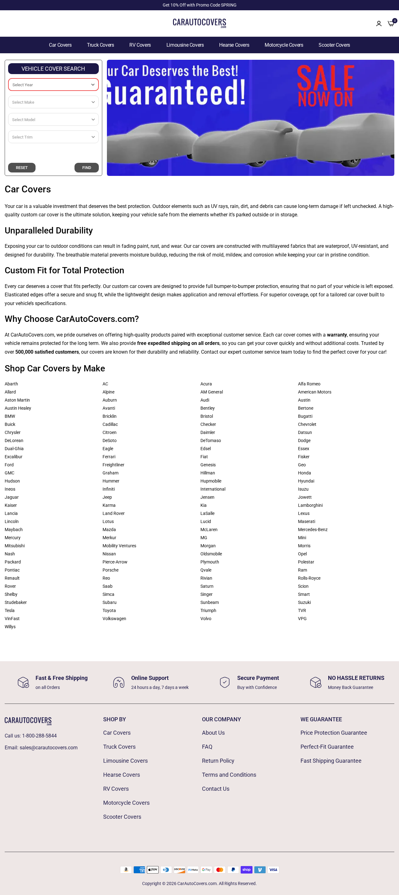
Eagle (108, 448)
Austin (304, 400)
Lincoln (12, 521)
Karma (109, 505)
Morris (304, 545)
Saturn (207, 586)
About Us (213, 732)
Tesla (10, 610)
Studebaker (16, 602)
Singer (206, 594)
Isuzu (303, 489)
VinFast (12, 618)
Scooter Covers (334, 45)
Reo (106, 578)
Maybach (14, 529)
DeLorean (14, 440)
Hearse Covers (234, 45)
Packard (13, 561)
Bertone (305, 408)
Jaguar (12, 497)
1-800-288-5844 (39, 736)
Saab (108, 586)
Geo (302, 464)
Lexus (304, 513)
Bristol (206, 416)
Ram (302, 570)
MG (203, 537)
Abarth (11, 383)
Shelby (11, 594)
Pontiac (12, 570)
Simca (108, 594)
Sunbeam (209, 602)
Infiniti (109, 489)
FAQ (207, 746)
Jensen (207, 497)
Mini (302, 537)
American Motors (314, 391)
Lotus (108, 521)
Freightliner (113, 464)
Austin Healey (18, 408)
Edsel (205, 448)
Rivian (206, 578)
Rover (10, 586)
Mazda (109, 529)
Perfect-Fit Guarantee (327, 746)
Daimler (207, 432)
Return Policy (218, 760)
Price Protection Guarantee (333, 732)
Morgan (208, 545)
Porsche (110, 570)
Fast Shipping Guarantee (331, 760)
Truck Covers (100, 45)
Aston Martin (17, 400)
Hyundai (306, 480)
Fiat (204, 456)
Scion (303, 586)
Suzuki (304, 602)
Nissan (109, 553)
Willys (10, 626)
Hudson (12, 480)
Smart (304, 594)
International (212, 489)
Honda (304, 472)
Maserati (306, 521)
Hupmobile (210, 480)
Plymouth (209, 561)
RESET (22, 167)
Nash (10, 553)
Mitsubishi (15, 545)
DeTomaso (210, 440)
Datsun (305, 432)
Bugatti (305, 416)
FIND (86, 167)
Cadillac (110, 424)
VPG (302, 618)
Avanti (109, 408)
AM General (211, 391)
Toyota (109, 610)
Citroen (110, 432)
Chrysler (13, 432)
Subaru (110, 602)
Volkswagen (114, 618)
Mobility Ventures (119, 545)
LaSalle (207, 513)
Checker (208, 424)
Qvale (205, 570)
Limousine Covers (185, 45)
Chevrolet (307, 424)
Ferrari (109, 456)
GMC (9, 472)
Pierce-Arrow (115, 561)
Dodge (304, 440)
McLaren (209, 529)
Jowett (305, 497)
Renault (12, 578)
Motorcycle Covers (284, 45)
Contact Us (215, 788)
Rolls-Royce (309, 578)
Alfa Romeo (309, 383)
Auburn (110, 400)
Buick (10, 424)
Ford (9, 464)
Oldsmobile (211, 553)
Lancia (11, 513)
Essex (303, 448)
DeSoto (110, 440)
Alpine (108, 391)
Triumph (208, 610)
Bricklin (110, 416)
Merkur (109, 537)
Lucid (205, 521)
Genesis (208, 464)
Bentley (207, 408)
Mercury (13, 537)
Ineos (10, 489)
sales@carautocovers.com (49, 748)
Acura (206, 383)
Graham (110, 472)
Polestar (306, 561)
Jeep (107, 497)
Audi (204, 400)
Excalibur (13, 456)
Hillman (207, 472)
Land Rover (114, 513)
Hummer (111, 480)
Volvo (205, 618)
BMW (10, 416)
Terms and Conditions (229, 774)
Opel (302, 553)
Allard (10, 391)
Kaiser (11, 505)
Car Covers (60, 45)
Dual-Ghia (14, 448)
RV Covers (140, 45)
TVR (302, 610)
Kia (203, 505)
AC (105, 383)
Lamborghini (310, 505)
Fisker (304, 456)
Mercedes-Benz (313, 529)
